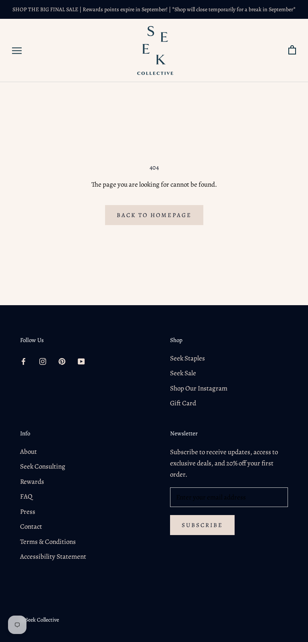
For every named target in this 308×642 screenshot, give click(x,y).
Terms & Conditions (48, 541)
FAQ (26, 496)
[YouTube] (81, 361)
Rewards (32, 481)
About (28, 451)
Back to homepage (154, 215)
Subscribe (202, 525)
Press (27, 511)
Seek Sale (183, 373)
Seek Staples (187, 358)
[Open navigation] (17, 50)
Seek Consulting (42, 466)
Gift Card (183, 403)
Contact (31, 526)
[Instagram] (42, 361)
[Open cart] (292, 50)
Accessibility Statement (53, 556)
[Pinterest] (62, 361)
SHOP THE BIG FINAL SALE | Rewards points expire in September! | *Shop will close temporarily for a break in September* (154, 9)
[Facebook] (23, 361)
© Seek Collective (39, 620)
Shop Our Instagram (198, 388)
